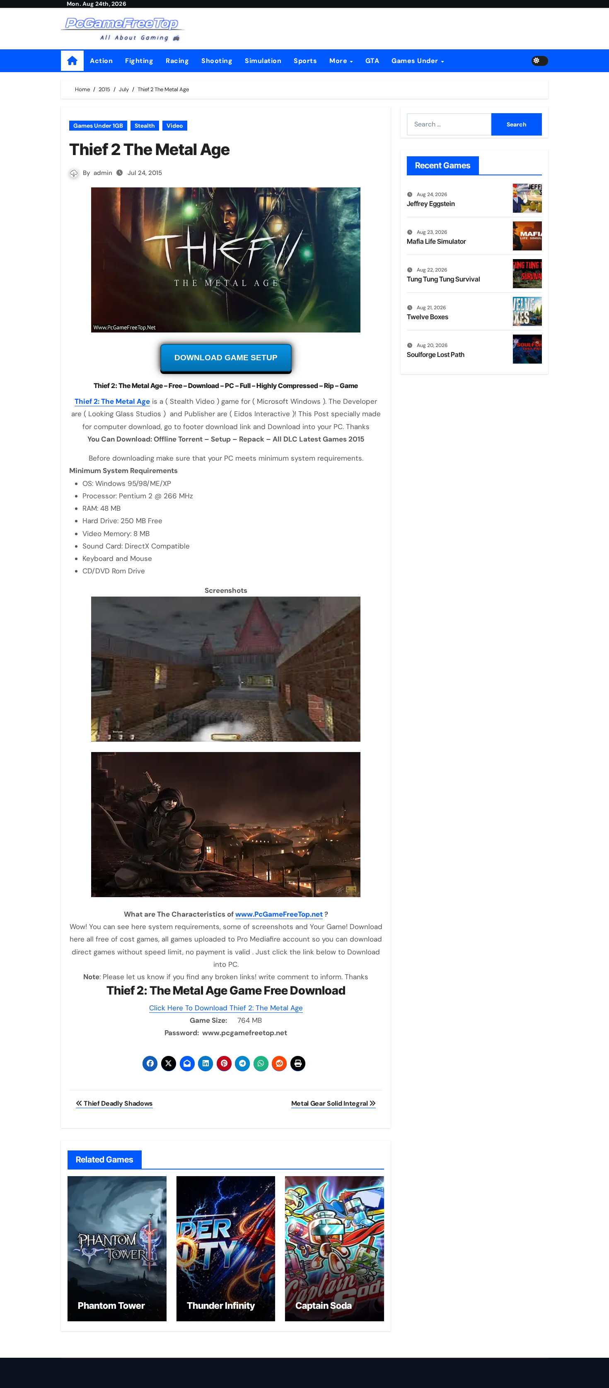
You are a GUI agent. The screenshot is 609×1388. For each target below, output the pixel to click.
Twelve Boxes (427, 317)
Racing (177, 60)
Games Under (416, 60)
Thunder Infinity (221, 1305)
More (339, 60)
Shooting (216, 60)
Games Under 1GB (98, 125)
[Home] (72, 61)
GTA (372, 60)
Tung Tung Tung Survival (443, 279)
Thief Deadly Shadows (117, 1103)
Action (101, 60)
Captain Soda (323, 1305)
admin (103, 173)
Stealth (145, 125)
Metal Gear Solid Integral (330, 1103)
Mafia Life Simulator (436, 241)
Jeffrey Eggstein (431, 203)
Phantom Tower (111, 1305)
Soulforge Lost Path (435, 354)
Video (175, 125)
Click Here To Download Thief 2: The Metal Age (226, 1007)
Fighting (139, 60)
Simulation (263, 60)
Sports (305, 60)
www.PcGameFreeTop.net (279, 914)
